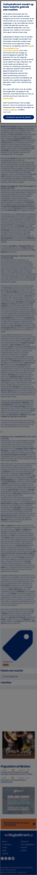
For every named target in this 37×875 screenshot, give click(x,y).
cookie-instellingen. (10, 110)
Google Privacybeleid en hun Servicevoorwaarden (18, 48)
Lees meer (7, 112)
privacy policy (8, 98)
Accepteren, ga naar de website (18, 117)
